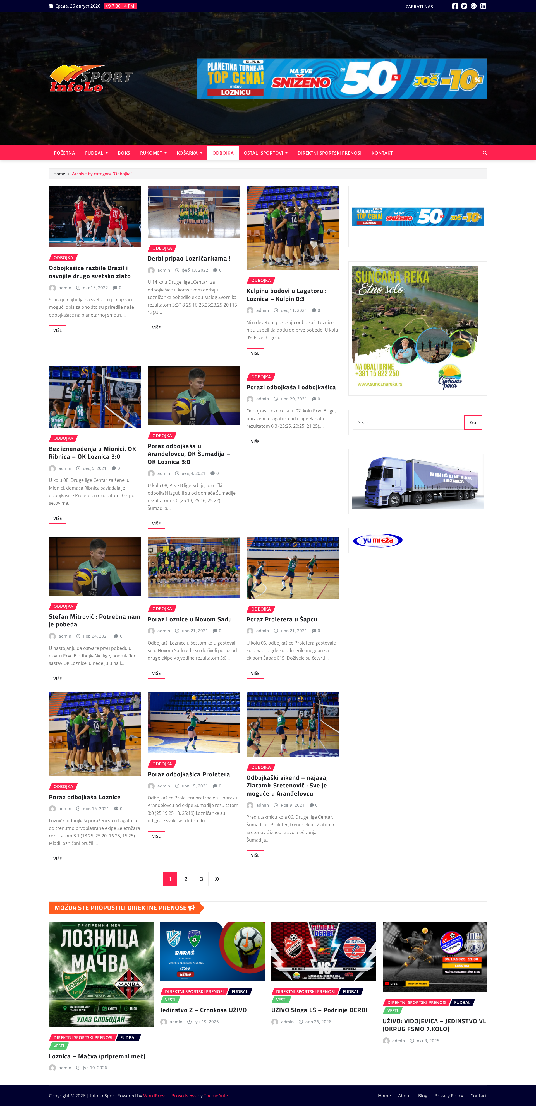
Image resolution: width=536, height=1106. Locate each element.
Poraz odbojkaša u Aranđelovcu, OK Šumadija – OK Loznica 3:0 (189, 454)
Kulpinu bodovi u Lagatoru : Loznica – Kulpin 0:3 (287, 295)
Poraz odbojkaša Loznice (85, 797)
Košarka (188, 153)
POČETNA (64, 153)
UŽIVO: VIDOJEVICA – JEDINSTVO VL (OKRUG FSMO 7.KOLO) (434, 1025)
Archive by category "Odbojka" (102, 173)
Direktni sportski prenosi (330, 153)
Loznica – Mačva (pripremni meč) (97, 1056)
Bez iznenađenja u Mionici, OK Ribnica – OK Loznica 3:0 (92, 453)
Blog (422, 1096)
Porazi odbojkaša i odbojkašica (291, 387)
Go (473, 422)
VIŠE (57, 330)
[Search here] (485, 153)
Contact (478, 1096)
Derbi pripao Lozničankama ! (189, 258)
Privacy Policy (449, 1096)
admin (65, 287)
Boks (124, 153)
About (404, 1096)
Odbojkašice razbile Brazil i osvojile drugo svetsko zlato (90, 272)
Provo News (184, 1096)
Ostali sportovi (264, 153)
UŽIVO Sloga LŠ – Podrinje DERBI (319, 1010)
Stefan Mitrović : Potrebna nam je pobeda (95, 620)
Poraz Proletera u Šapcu (282, 619)
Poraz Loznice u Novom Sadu (190, 619)
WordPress (155, 1096)
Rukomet (151, 153)
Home (59, 173)
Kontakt (382, 153)
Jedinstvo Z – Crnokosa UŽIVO (203, 1010)
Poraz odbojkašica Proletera (189, 774)
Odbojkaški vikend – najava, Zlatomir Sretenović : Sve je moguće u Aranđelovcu (287, 785)
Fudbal (94, 153)
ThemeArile (216, 1096)
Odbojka (223, 153)
